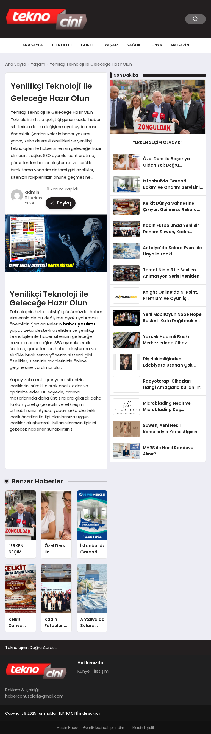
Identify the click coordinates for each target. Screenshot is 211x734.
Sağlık (133, 45)
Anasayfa (32, 45)
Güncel (88, 45)
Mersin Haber (67, 727)
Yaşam (111, 45)
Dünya (155, 45)
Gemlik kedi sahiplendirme (105, 727)
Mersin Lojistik (143, 727)
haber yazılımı (79, 324)
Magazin (179, 45)
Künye (83, 671)
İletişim (101, 671)
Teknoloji (62, 45)
